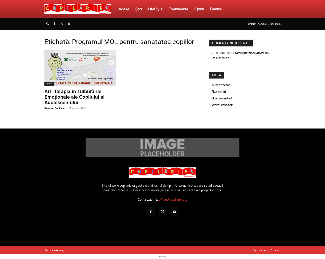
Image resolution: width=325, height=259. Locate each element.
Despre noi (260, 250)
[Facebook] (54, 24)
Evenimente (178, 9)
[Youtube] (69, 24)
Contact (276, 250)
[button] (47, 23)
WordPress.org (222, 105)
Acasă (124, 9)
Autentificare (221, 85)
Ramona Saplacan (54, 108)
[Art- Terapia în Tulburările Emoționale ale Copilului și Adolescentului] (80, 68)
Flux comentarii (222, 98)
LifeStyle (155, 9)
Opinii (199, 9)
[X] (61, 24)
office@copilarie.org (173, 199)
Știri (138, 9)
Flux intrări (219, 91)
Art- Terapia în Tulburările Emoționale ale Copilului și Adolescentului (74, 97)
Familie (216, 9)
